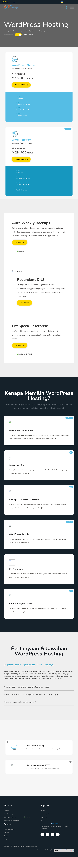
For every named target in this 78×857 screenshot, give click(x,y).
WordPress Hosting (8, 2)
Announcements (9, 829)
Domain (6, 811)
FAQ (42, 821)
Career (6, 836)
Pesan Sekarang (21, 85)
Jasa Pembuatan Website (12, 821)
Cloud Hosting (8, 814)
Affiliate (6, 833)
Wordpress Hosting (10, 817)
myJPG (43, 811)
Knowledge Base (46, 814)
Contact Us (44, 817)
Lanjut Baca (19, 242)
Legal (6, 839)
